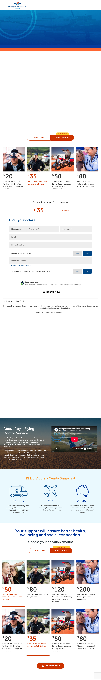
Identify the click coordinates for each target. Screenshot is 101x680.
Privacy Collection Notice (46, 308)
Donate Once (39, 551)
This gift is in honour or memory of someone (29, 271)
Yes (77, 253)
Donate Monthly (61, 551)
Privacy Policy (65, 308)
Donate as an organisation (22, 253)
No (87, 253)
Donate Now (53, 292)
